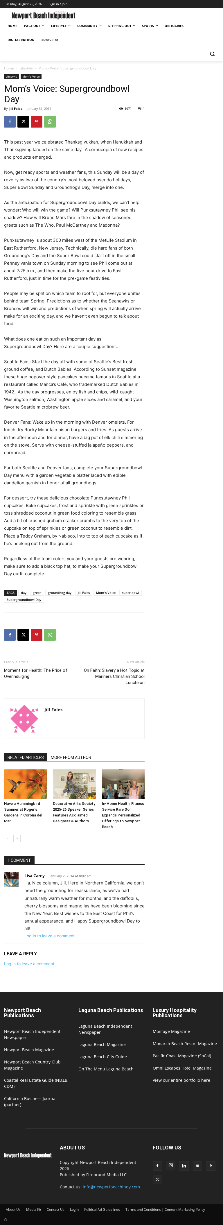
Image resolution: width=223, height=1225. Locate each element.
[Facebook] (10, 122)
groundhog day (59, 592)
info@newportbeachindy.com (111, 1187)
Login (74, 1209)
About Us (13, 1209)
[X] (23, 122)
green (37, 592)
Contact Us (55, 1209)
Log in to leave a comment (49, 935)
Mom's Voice (31, 76)
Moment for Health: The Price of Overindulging (35, 673)
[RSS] (210, 1166)
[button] (212, 54)
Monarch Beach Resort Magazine (185, 1043)
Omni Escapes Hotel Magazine (182, 1068)
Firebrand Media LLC (106, 1174)
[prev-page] (7, 838)
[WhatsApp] (50, 122)
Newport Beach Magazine (29, 1049)
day (23, 592)
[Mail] (197, 1166)
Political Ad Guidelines (102, 1209)
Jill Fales (15, 108)
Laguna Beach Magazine (102, 1044)
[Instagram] (170, 1165)
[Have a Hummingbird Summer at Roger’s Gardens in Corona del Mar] (25, 784)
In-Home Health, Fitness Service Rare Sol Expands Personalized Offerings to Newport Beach (123, 815)
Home (9, 68)
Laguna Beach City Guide (102, 1056)
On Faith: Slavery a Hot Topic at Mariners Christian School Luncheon (114, 676)
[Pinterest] (36, 122)
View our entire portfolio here (181, 1080)
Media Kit (33, 1209)
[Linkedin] (184, 1166)
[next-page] (17, 838)
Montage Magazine (171, 1031)
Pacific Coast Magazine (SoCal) (182, 1056)
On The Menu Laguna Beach (106, 1069)
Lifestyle (26, 68)
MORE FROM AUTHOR (71, 757)
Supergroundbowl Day (24, 599)
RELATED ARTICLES (26, 757)
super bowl (130, 592)
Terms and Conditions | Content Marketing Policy (165, 1209)
